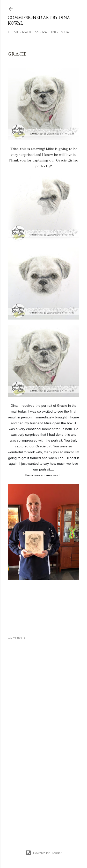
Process (30, 32)
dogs (39, 613)
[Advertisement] (43, 795)
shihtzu (25, 620)
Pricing (50, 32)
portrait (13, 620)
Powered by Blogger (47, 853)
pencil (68, 613)
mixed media (53, 613)
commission (26, 613)
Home (13, 32)
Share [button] (12, 606)
